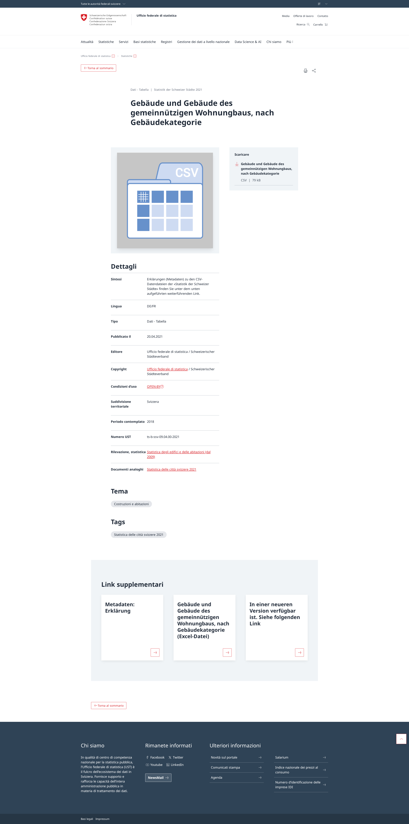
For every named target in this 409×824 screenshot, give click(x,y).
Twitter (178, 757)
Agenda (216, 777)
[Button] (155, 652)
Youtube (156, 765)
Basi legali (87, 819)
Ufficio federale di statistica (157, 15)
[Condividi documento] (314, 70)
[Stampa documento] (305, 70)
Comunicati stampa (225, 767)
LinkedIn (177, 765)
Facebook (157, 757)
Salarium (281, 757)
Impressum (102, 819)
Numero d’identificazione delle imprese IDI (297, 784)
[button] (87, 41)
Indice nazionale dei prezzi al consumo (296, 769)
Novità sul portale (224, 757)
